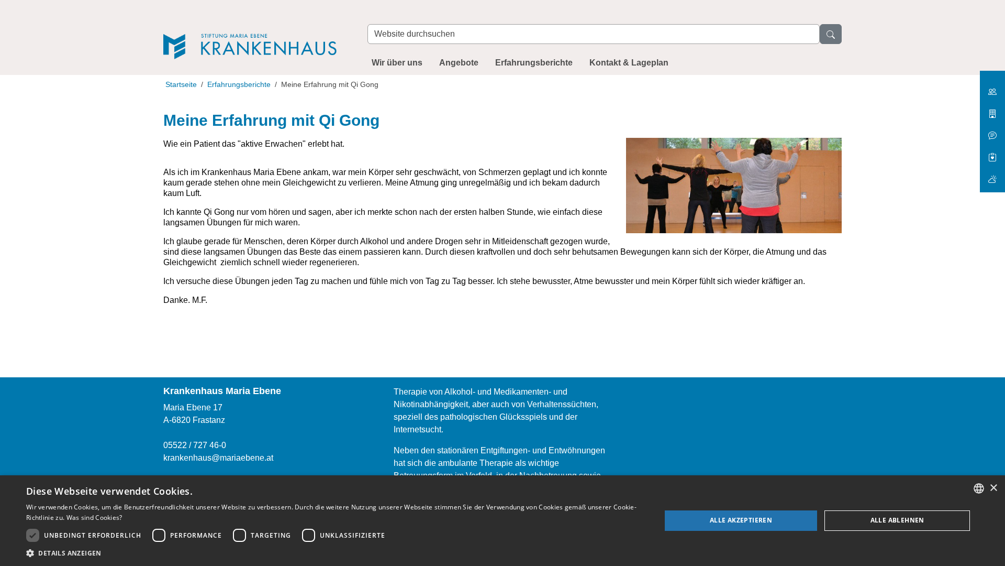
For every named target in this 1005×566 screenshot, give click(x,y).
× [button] (993, 488)
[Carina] (992, 174)
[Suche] (831, 34)
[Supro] (992, 153)
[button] (334, 553)
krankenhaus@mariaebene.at (218, 457)
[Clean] (992, 131)
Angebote (458, 62)
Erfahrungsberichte (534, 62)
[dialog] (502, 520)
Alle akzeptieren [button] (741, 520)
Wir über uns (397, 62)
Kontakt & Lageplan (628, 62)
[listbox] (979, 488)
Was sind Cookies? (94, 517)
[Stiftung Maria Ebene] (992, 87)
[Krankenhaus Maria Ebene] (255, 32)
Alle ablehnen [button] (897, 520)
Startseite (181, 84)
